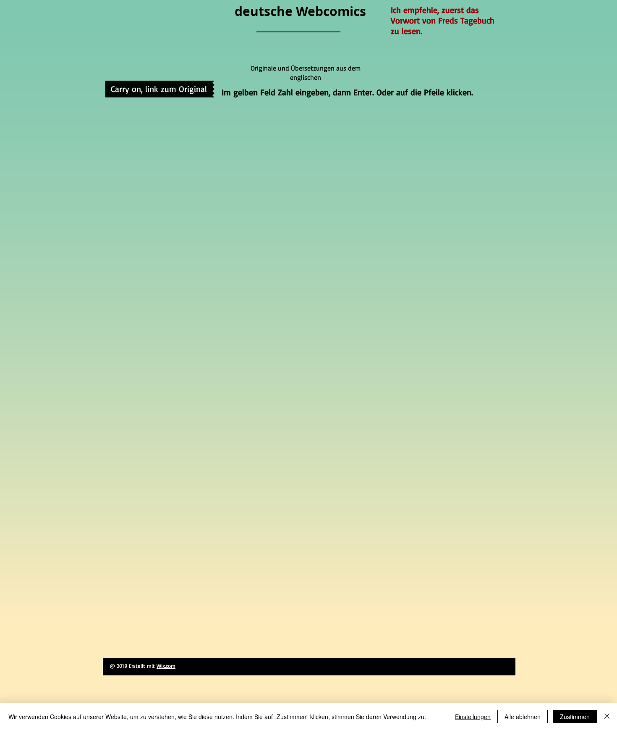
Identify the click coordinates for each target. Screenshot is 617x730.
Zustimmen (575, 716)
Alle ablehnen (523, 716)
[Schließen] (607, 716)
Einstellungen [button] (473, 716)
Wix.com (166, 665)
